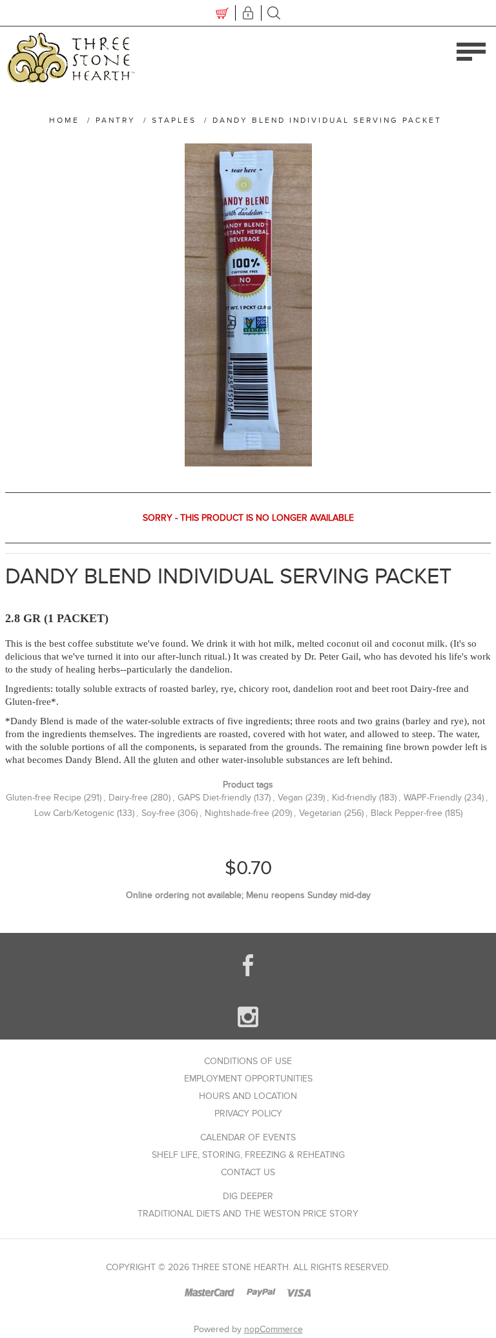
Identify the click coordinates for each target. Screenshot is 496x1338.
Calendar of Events (248, 1137)
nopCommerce (273, 1329)
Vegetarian (320, 813)
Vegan (290, 797)
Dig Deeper (248, 1196)
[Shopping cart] (222, 13)
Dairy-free (128, 797)
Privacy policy (248, 1113)
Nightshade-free (237, 813)
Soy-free (158, 813)
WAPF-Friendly (433, 797)
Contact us (248, 1172)
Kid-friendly (354, 797)
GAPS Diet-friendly (214, 797)
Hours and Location (248, 1096)
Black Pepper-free (406, 813)
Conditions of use (248, 1061)
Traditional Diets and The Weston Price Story (248, 1213)
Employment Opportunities (248, 1078)
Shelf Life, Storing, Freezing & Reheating (248, 1154)
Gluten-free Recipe (43, 797)
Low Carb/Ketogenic (74, 813)
